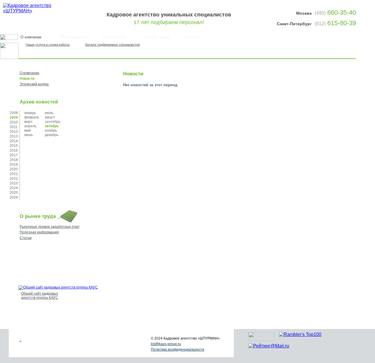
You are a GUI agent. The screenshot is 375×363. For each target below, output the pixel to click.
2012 (14, 132)
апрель (30, 126)
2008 (14, 113)
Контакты (193, 37)
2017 (14, 155)
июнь (28, 135)
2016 (14, 150)
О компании (29, 73)
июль (49, 113)
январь (30, 113)
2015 (14, 146)
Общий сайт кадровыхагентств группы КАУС (39, 295)
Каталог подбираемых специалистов (112, 44)
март (28, 122)
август (50, 117)
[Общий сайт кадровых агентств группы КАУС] (58, 287)
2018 (14, 160)
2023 (14, 183)
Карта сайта (352, 46)
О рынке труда (157, 37)
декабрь (51, 135)
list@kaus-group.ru (166, 344)
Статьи (26, 238)
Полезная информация (39, 232)
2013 (14, 136)
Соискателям (114, 37)
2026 (14, 197)
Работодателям (75, 37)
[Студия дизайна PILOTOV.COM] (261, 339)
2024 (14, 188)
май (27, 130)
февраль (31, 117)
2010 (14, 122)
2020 (14, 169)
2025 (14, 193)
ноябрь (51, 130)
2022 (14, 179)
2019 (14, 164)
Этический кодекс (34, 84)
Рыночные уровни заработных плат (50, 227)
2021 (14, 174)
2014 (14, 141)
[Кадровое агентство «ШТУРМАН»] (39, 10)
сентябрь (52, 122)
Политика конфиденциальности (177, 349)
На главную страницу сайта (336, 46)
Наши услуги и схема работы (48, 44)
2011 (14, 127)
